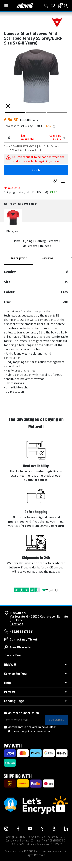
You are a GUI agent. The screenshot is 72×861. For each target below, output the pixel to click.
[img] (54, 126)
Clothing (40, 241)
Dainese (45, 246)
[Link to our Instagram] (6, 828)
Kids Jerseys (29, 246)
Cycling (27, 241)
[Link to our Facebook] (18, 828)
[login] (65, 5)
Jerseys (53, 241)
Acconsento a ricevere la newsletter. (32, 729)
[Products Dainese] (57, 22)
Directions (16, 624)
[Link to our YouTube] (30, 828)
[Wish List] (52, 5)
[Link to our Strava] (42, 828)
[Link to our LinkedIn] (65, 828)
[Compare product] (64, 180)
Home (17, 241)
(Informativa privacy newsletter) (29, 731)
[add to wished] (55, 180)
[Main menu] (6, 5)
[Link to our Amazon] (53, 828)
